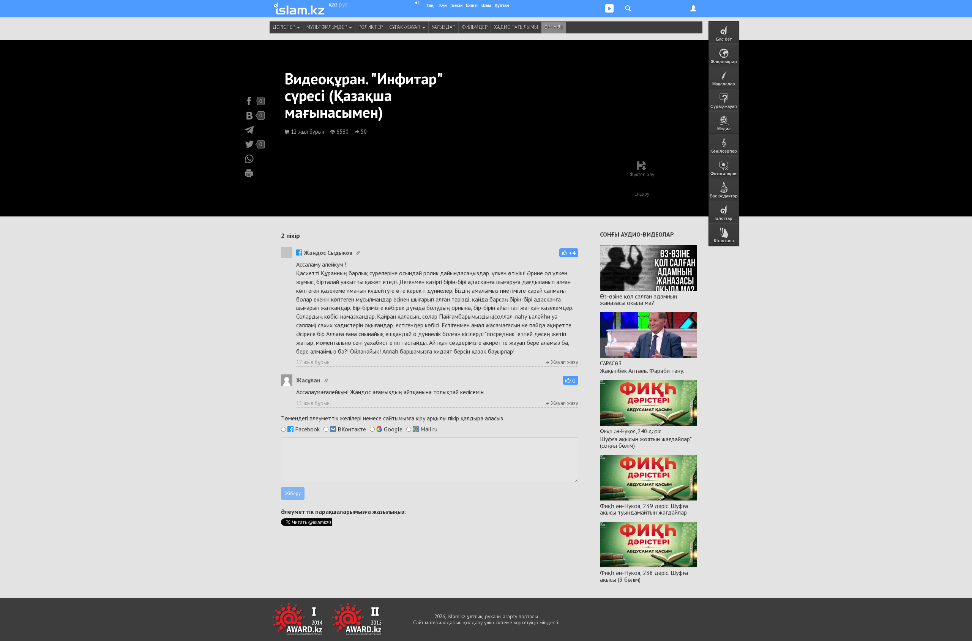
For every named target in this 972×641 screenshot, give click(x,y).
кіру (420, 418)
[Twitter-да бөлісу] (249, 144)
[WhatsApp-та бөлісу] (249, 159)
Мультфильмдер (327, 27)
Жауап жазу (563, 362)
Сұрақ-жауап (405, 27)
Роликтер (370, 27)
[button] (568, 252)
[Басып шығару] (249, 173)
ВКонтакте (352, 429)
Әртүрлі (553, 27)
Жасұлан (308, 380)
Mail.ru (428, 429)
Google (393, 429)
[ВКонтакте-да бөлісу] (249, 115)
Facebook (307, 429)
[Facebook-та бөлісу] (249, 101)
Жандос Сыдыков (328, 252)
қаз (333, 4)
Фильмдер (475, 27)
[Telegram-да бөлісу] (249, 130)
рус (343, 4)
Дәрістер (284, 27)
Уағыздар (443, 27)
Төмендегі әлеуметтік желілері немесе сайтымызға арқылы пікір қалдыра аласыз (392, 418)
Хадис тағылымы (516, 27)
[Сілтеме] (358, 253)
